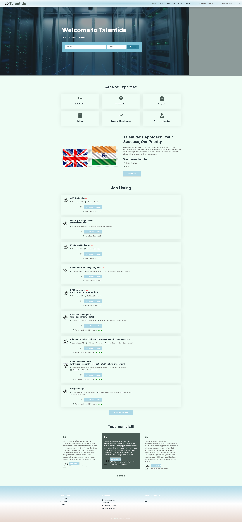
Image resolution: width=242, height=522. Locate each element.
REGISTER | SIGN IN (206, 3)
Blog (180, 3)
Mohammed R (75, 459)
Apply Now (89, 207)
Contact (188, 3)
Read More (132, 174)
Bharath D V (115, 466)
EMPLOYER (226, 3)
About (161, 3)
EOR (174, 3)
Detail (98, 207)
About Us (65, 499)
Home (154, 3)
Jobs (168, 3)
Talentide (115, 518)
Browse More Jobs (121, 412)
